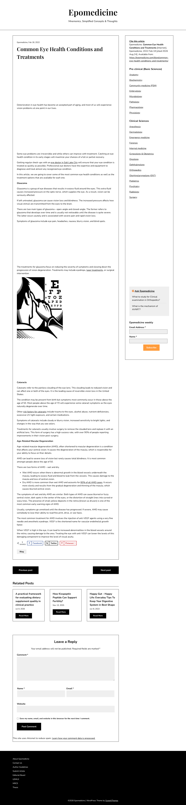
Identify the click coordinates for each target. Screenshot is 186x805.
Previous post (25, 570)
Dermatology (135, 132)
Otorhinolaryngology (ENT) (142, 175)
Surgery (133, 197)
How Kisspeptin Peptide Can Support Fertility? (65, 597)
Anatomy (133, 74)
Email (70, 688)
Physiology (134, 112)
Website (21, 703)
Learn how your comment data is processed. (73, 738)
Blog (22, 551)
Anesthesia (135, 126)
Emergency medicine (139, 137)
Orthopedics (135, 170)
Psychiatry (134, 186)
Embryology (135, 91)
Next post (106, 570)
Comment (22, 654)
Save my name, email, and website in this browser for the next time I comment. (55, 718)
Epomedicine (93, 12)
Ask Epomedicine (145, 291)
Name (21, 688)
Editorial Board (19, 775)
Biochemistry (135, 80)
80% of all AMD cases (91, 482)
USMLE (16, 779)
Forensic (133, 142)
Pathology (134, 101)
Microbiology (135, 96)
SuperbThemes (111, 800)
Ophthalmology (137, 164)
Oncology (134, 159)
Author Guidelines (20, 767)
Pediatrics (134, 181)
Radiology (134, 191)
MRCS (15, 783)
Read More (24, 615)
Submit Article (19, 771)
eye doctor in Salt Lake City (64, 162)
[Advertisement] (66, 82)
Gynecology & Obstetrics (141, 153)
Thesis (15, 787)
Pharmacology (136, 107)
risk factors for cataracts (34, 411)
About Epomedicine (21, 759)
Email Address (137, 327)
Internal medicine (137, 148)
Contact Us (17, 763)
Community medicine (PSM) (143, 85)
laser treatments (94, 270)
